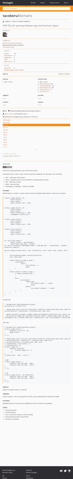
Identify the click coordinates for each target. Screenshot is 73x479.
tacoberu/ (11, 15)
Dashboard (29, 478)
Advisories (7, 68)
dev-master (6, 120)
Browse (33, 3)
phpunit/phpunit (45, 87)
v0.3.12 (5, 125)
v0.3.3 (5, 147)
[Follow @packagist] (65, 471)
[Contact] (61, 471)
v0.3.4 (5, 145)
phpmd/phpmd (44, 84)
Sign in (66, 3)
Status (28, 476)
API (3, 476)
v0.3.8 (5, 135)
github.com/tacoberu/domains (12, 43)
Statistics (29, 470)
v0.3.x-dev (6, 122)
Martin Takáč (8, 114)
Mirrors (4, 478)
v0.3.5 (5, 142)
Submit (42, 3)
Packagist (8, 2)
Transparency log (8, 47)
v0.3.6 (5, 140)
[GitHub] (69, 471)
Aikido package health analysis (14, 70)
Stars (5, 59)
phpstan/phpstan (45, 86)
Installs (6, 53)
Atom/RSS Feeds (7, 472)
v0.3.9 (5, 132)
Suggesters (7, 57)
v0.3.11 (5, 127)
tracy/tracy (43, 91)
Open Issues (8, 61)
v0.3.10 (5, 130)
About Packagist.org (8, 470)
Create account (54, 3)
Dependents (8, 55)
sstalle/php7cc (44, 89)
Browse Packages (31, 472)
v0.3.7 (5, 137)
